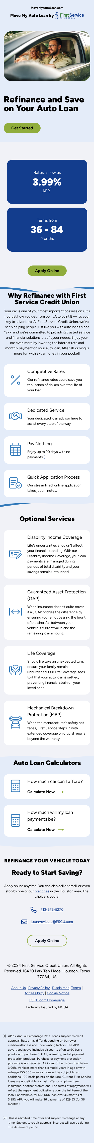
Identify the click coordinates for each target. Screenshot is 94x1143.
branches (42, 891)
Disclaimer (60, 988)
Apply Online (48, 272)
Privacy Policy (39, 988)
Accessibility (34, 993)
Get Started (22, 128)
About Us (18, 988)
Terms (76, 988)
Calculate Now (41, 791)
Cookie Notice (58, 993)
